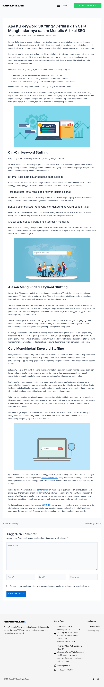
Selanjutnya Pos (93, 524)
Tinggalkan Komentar (17, 35)
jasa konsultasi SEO (49, 477)
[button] (58, 5)
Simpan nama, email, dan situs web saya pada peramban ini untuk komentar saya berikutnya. (50, 586)
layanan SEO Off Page (44, 505)
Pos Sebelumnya (11, 524)
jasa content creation (42, 490)
